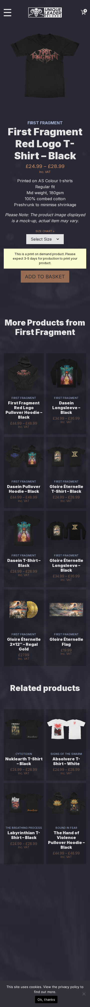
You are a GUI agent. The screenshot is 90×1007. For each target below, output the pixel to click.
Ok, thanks (46, 1000)
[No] (83, 993)
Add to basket (45, 277)
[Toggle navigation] (7, 12)
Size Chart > (45, 231)
